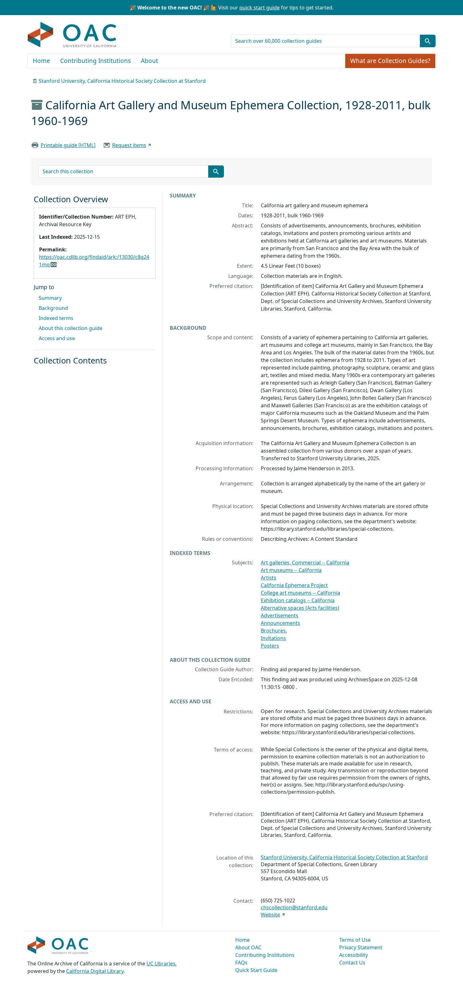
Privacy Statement (360, 947)
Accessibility (353, 955)
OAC (72, 35)
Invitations (273, 638)
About (149, 61)
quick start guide (259, 7)
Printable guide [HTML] (68, 145)
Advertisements (279, 615)
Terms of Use (355, 939)
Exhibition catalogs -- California (297, 600)
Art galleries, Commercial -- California (305, 562)
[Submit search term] (428, 41)
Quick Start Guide (256, 970)
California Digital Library (94, 971)
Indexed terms (56, 318)
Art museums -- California (291, 570)
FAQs (241, 962)
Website (270, 914)
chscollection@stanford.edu (294, 907)
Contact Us (352, 962)
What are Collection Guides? (390, 61)
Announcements (280, 623)
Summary (50, 297)
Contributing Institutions (95, 61)
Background (53, 308)
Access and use (57, 338)
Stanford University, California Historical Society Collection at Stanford (122, 80)
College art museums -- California (300, 592)
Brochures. (274, 630)
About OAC (248, 947)
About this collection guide (70, 328)
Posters (270, 645)
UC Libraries (160, 963)
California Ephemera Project (294, 585)
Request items (129, 145)
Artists (268, 577)
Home (41, 61)
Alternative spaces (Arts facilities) (300, 607)
